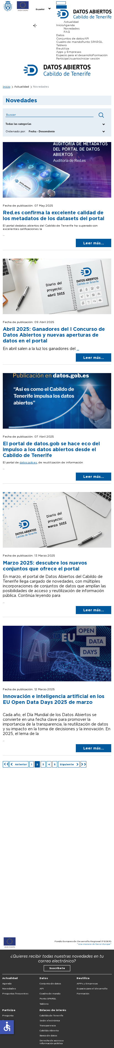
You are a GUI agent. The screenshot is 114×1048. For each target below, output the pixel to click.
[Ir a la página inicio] (6, 764)
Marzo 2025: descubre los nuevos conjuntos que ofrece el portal (45, 566)
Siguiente (67, 764)
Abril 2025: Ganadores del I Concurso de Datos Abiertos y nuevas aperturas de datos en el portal (54, 335)
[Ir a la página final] (83, 764)
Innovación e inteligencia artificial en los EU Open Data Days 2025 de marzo (53, 699)
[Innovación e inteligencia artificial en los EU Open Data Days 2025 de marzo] (57, 680)
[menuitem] (43, 9)
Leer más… (93, 243)
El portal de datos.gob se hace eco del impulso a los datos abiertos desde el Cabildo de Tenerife (51, 449)
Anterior (20, 764)
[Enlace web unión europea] (22, 6)
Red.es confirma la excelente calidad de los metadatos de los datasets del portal (53, 215)
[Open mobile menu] (61, 2)
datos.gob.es (28, 462)
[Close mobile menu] (61, 6)
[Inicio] (7, 6)
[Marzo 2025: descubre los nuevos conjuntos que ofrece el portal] (57, 546)
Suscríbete (57, 968)
